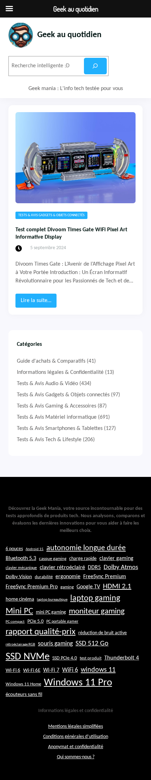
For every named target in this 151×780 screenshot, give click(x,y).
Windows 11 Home (23, 684)
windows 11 (98, 669)
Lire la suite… (39, 302)
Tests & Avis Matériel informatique (57, 417)
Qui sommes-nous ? (75, 757)
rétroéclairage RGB (20, 644)
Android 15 (35, 549)
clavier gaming (116, 558)
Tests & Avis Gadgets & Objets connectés (51, 215)
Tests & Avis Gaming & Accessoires (56, 406)
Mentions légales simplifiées (75, 726)
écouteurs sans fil (24, 694)
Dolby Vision (19, 577)
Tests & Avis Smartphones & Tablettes (60, 428)
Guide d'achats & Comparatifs (51, 361)
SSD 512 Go (92, 643)
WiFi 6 (70, 670)
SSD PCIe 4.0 (64, 658)
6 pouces (14, 549)
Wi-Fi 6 (13, 670)
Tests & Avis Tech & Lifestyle (49, 440)
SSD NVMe (28, 657)
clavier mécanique (21, 568)
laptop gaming (95, 598)
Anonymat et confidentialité (75, 747)
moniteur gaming (97, 612)
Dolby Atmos (121, 567)
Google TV (88, 587)
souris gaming (55, 644)
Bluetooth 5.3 (21, 558)
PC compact (15, 622)
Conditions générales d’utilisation (75, 736)
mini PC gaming (51, 612)
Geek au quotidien (69, 35)
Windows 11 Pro (78, 683)
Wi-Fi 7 (51, 670)
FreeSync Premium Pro (32, 587)
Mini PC (19, 611)
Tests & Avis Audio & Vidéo (47, 383)
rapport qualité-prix (41, 632)
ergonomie (67, 577)
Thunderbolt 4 (121, 658)
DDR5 (94, 567)
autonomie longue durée (86, 548)
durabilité (44, 577)
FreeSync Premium (104, 577)
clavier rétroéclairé (62, 567)
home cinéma (20, 599)
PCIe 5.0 (35, 621)
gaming (67, 587)
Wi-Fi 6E (31, 670)
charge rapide (83, 558)
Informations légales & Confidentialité (60, 372)
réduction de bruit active (102, 633)
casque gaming (52, 558)
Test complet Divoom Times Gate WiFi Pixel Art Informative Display (71, 233)
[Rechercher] (95, 66)
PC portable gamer (62, 622)
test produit (90, 658)
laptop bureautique (52, 600)
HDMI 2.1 (117, 586)
